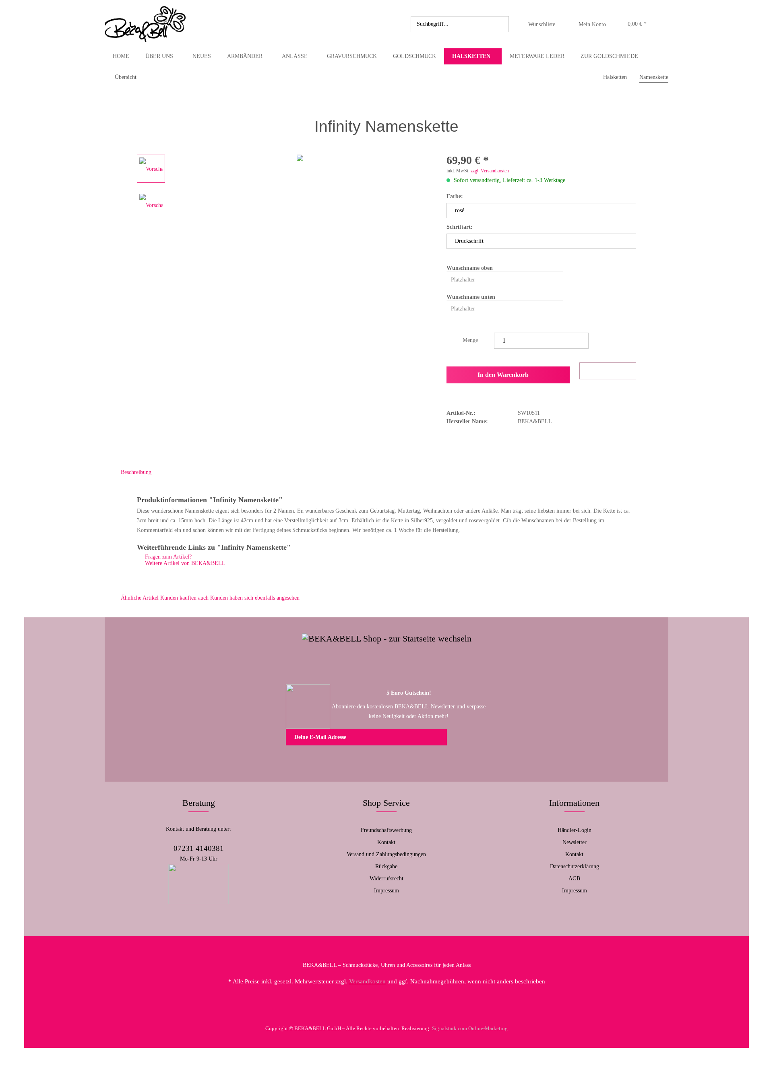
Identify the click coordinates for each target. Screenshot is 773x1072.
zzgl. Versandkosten (490, 171)
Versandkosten (367, 981)
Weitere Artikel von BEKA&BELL (184, 563)
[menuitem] (460, 24)
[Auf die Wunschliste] (607, 370)
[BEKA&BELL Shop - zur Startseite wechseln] (145, 24)
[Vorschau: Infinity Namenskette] (151, 169)
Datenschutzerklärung (574, 866)
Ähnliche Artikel (140, 598)
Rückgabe (386, 866)
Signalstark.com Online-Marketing (470, 1028)
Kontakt (386, 842)
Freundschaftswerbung (386, 830)
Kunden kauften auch (184, 598)
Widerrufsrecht (386, 878)
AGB (574, 878)
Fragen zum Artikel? (167, 557)
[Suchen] (501, 24)
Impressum (386, 891)
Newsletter (574, 842)
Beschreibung (136, 472)
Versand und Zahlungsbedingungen (386, 854)
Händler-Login (574, 830)
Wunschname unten (470, 297)
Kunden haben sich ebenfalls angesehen (255, 598)
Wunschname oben (469, 268)
